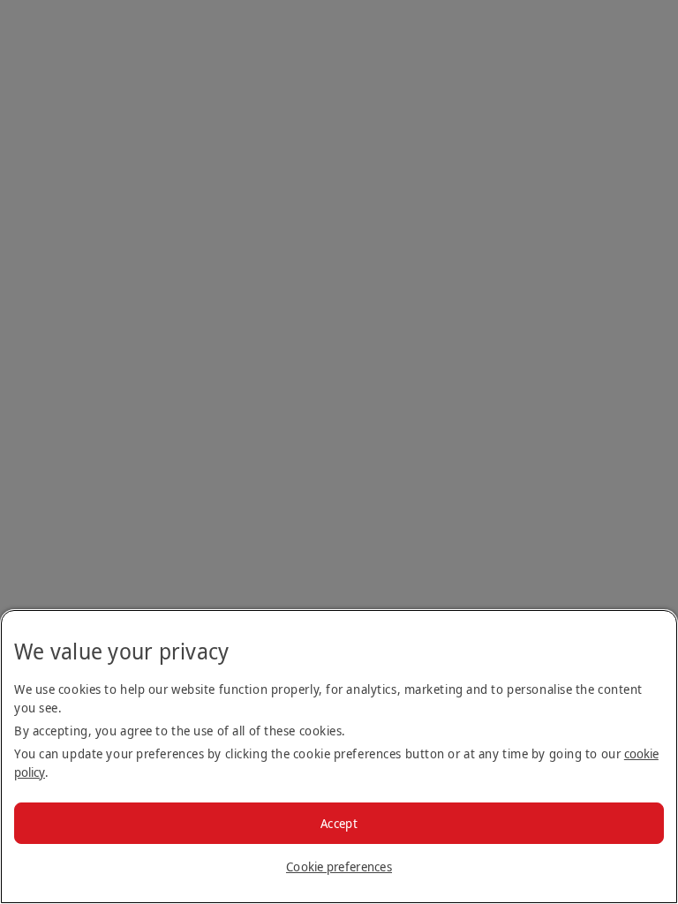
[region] (339, 756)
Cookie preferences (339, 866)
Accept (339, 823)
